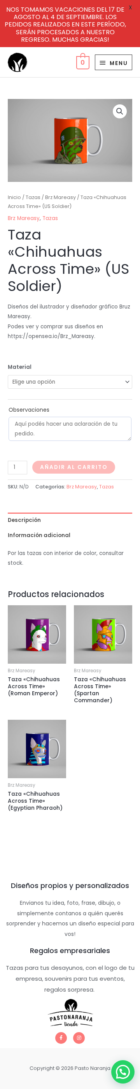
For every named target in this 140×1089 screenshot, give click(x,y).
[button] (120, 111)
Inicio (14, 197)
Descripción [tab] (24, 520)
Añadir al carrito (73, 467)
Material (20, 367)
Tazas (33, 197)
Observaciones (29, 410)
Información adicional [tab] (39, 535)
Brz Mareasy (60, 197)
